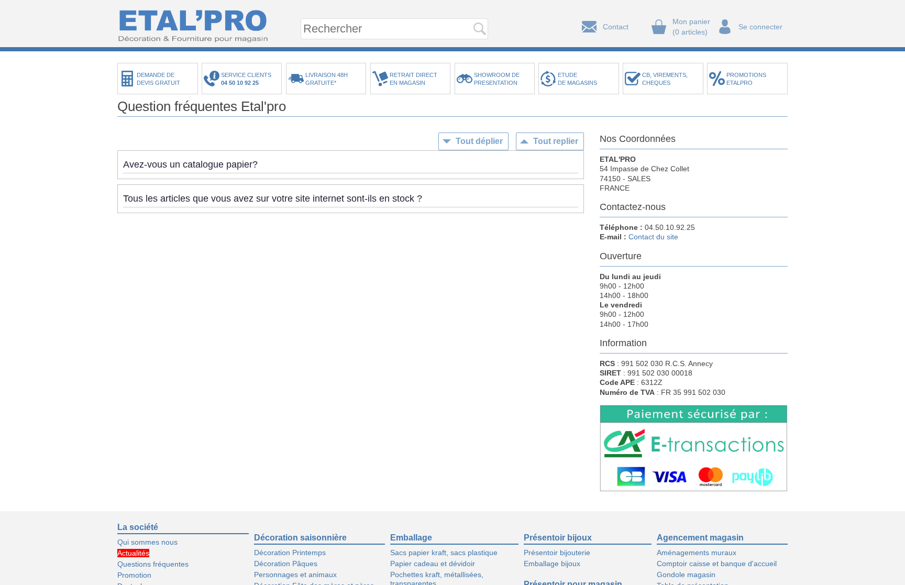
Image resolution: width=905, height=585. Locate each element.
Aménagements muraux (696, 552)
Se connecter (760, 27)
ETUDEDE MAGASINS (577, 79)
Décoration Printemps (290, 552)
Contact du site (653, 237)
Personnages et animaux (295, 574)
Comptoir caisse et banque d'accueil (717, 563)
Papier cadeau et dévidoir (432, 563)
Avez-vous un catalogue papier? (190, 164)
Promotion (134, 575)
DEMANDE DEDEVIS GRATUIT (158, 79)
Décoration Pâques (285, 563)
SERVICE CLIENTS (247, 79)
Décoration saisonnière (300, 537)
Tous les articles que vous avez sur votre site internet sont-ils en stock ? (272, 198)
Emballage (411, 537)
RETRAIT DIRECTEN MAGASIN (413, 79)
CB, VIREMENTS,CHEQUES (665, 79)
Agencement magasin (700, 537)
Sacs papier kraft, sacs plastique (444, 552)
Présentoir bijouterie (557, 552)
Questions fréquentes (153, 564)
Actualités (133, 553)
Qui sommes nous (147, 542)
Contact (615, 27)
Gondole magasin (686, 574)
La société (137, 527)
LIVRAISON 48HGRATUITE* (326, 79)
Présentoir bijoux (558, 537)
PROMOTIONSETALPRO (746, 79)
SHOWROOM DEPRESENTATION (497, 79)
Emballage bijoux (552, 563)
